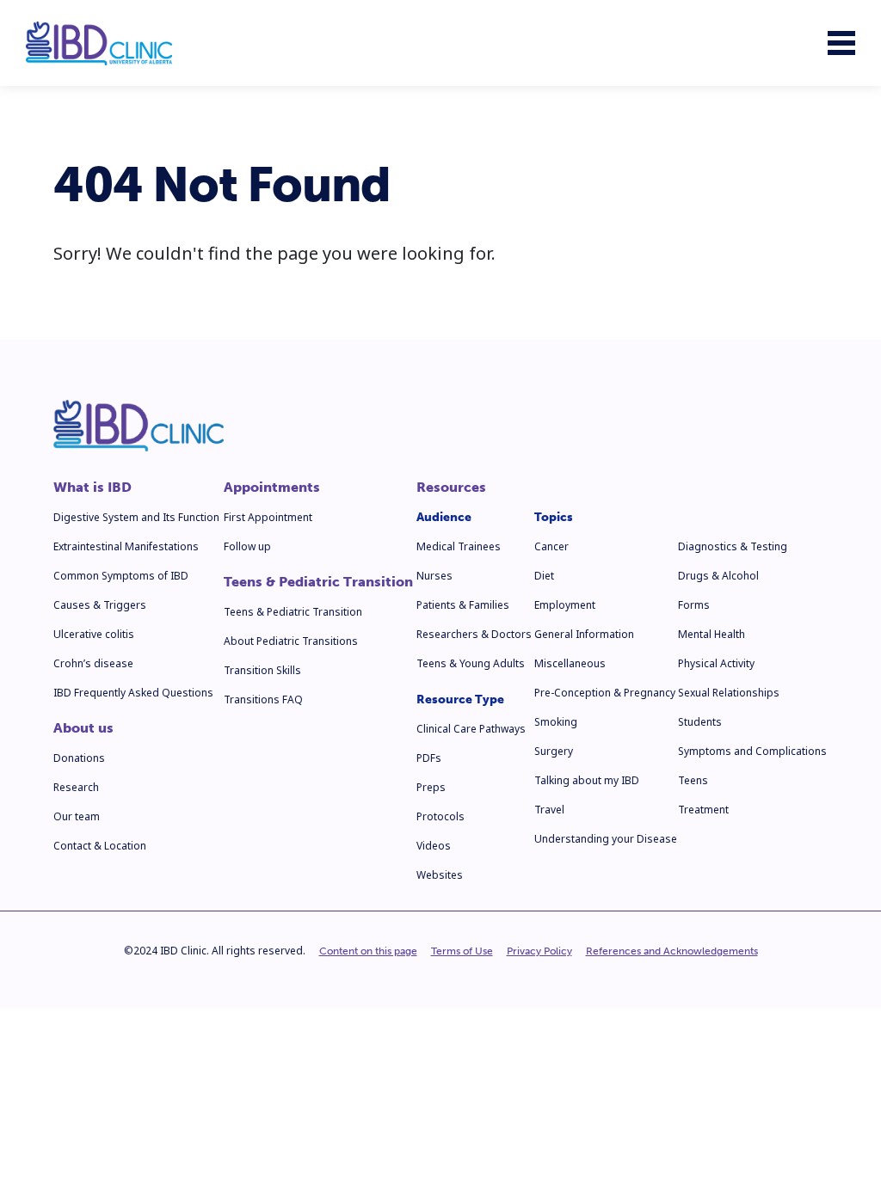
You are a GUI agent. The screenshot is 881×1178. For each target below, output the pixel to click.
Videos (433, 845)
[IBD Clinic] (99, 43)
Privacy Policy (539, 951)
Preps (431, 787)
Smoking (555, 722)
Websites (439, 875)
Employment (564, 605)
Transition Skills (262, 670)
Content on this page (368, 951)
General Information (584, 634)
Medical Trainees (458, 546)
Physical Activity (716, 663)
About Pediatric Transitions (291, 641)
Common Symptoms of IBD (120, 575)
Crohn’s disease (93, 663)
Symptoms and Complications (752, 751)
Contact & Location (99, 845)
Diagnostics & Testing (732, 546)
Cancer (551, 546)
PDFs (428, 758)
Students (700, 722)
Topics (553, 517)
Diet (544, 575)
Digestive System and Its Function (136, 517)
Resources (451, 487)
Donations (79, 758)
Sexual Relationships (728, 692)
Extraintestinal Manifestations (126, 546)
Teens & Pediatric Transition (318, 582)
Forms (694, 605)
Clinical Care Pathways (471, 728)
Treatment (703, 809)
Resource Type (460, 699)
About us (83, 728)
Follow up (247, 546)
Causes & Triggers (99, 605)
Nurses (434, 575)
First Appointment (268, 517)
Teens (693, 780)
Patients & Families (462, 605)
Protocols (440, 816)
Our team (76, 816)
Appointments (272, 487)
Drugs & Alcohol (718, 575)
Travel (549, 809)
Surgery (553, 751)
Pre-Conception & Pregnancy (604, 692)
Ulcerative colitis (93, 634)
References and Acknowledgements (672, 951)
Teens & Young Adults (470, 663)
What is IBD (92, 487)
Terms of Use (462, 951)
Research (76, 787)
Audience (443, 517)
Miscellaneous (570, 663)
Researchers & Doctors (474, 634)
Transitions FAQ (263, 699)
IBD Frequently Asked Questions (133, 692)
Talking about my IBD (586, 780)
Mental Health (711, 634)
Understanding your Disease (605, 838)
